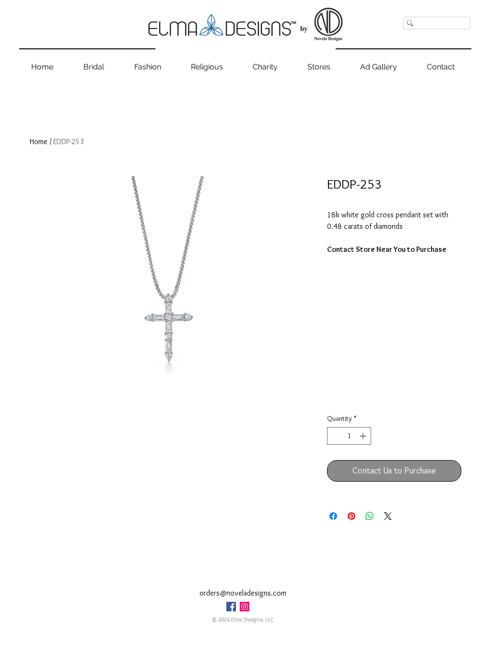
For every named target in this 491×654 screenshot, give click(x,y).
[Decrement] (334, 436)
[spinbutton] (349, 436)
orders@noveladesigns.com (242, 593)
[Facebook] (231, 606)
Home (38, 141)
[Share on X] (388, 516)
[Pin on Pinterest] (351, 516)
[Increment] (364, 436)
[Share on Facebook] (333, 516)
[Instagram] (244, 606)
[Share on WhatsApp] (369, 516)
